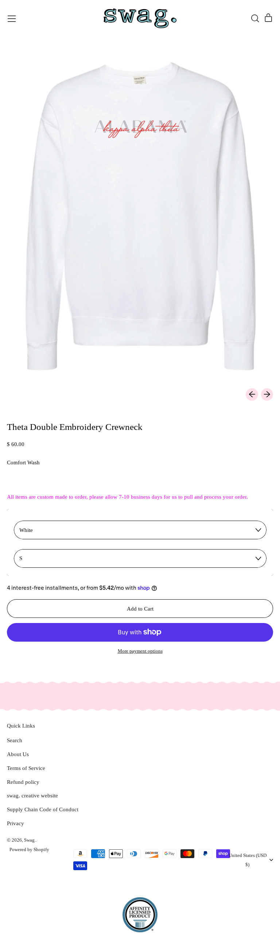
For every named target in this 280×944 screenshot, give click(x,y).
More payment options (140, 651)
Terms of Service (26, 768)
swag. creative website (32, 795)
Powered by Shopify (29, 849)
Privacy (15, 823)
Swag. (30, 840)
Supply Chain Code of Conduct (42, 809)
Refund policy (23, 782)
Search (14, 740)
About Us (18, 754)
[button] (255, 18)
